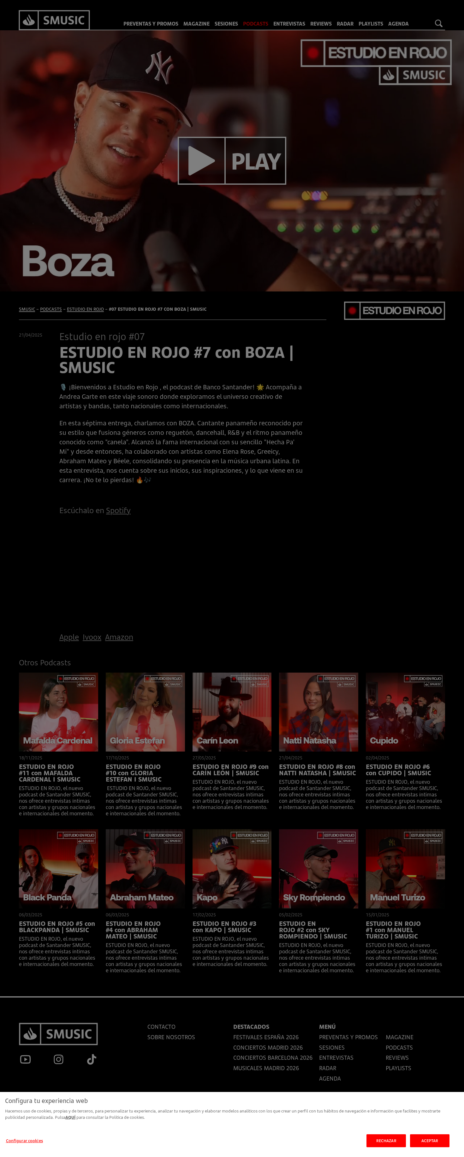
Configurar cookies (24, 1140)
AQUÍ (70, 1117)
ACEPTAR (429, 1140)
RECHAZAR (386, 1140)
